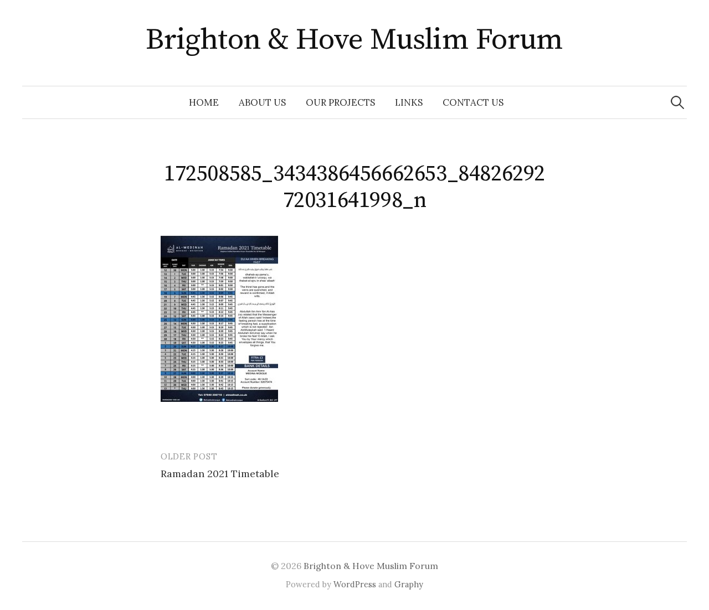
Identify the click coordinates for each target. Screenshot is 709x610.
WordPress (354, 584)
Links (409, 102)
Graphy (408, 584)
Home (204, 102)
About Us (262, 102)
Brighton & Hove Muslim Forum (354, 40)
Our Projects (340, 102)
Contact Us (473, 102)
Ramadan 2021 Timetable (220, 473)
